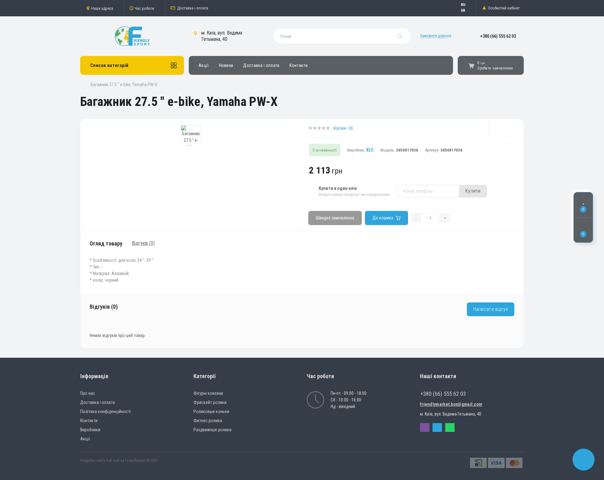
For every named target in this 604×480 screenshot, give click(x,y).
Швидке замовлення (335, 217)
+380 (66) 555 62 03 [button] (443, 393)
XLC (369, 149)
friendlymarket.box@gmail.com (451, 404)
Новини (226, 65)
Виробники (90, 429)
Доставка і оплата (192, 8)
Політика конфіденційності (105, 411)
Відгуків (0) (143, 243)
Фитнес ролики (207, 420)
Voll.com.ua (115, 460)
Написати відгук (490, 309)
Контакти (298, 65)
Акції (204, 65)
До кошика (382, 217)
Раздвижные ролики (212, 429)
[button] (102, 8)
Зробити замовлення (495, 68)
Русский (466, 5)
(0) (351, 128)
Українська (466, 10)
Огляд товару (106, 243)
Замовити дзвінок (435, 35)
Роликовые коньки (211, 411)
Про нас (87, 393)
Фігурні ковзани (208, 393)
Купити (473, 191)
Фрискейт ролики (209, 402)
